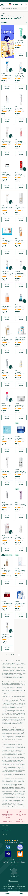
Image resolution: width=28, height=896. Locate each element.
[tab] (14, 826)
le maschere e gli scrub (17, 791)
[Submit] (25, 8)
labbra (10, 717)
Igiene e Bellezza (10, 660)
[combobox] (14, 8)
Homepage (3, 660)
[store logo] (14, 6)
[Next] (19, 655)
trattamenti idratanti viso (20, 690)
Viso (3, 13)
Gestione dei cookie (21, 886)
